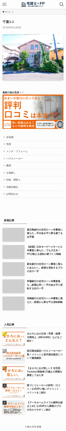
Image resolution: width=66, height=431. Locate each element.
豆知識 (9, 137)
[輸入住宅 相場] (33, 4)
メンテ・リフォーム (17, 151)
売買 (8, 144)
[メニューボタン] (4, 4)
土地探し (11, 172)
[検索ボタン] (61, 4)
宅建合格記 (12, 187)
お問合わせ (12, 194)
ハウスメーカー (14, 158)
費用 (8, 165)
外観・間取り (13, 179)
